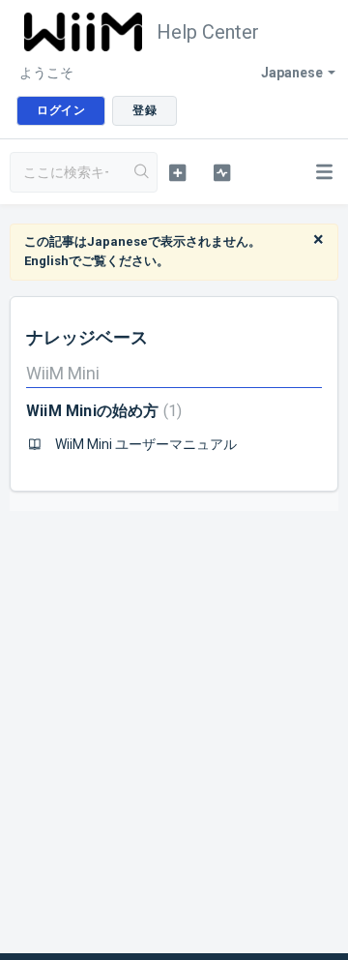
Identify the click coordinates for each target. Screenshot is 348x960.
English (46, 261)
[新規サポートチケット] (177, 172)
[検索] (142, 172)
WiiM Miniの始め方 (101, 411)
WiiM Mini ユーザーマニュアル (146, 444)
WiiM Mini (63, 373)
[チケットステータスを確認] (222, 172)
